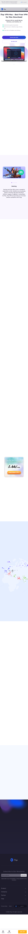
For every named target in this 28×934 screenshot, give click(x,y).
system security (4, 786)
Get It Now (14, 472)
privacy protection (19, 784)
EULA (10, 906)
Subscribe (23, 875)
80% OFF (22, 931)
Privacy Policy (4, 906)
